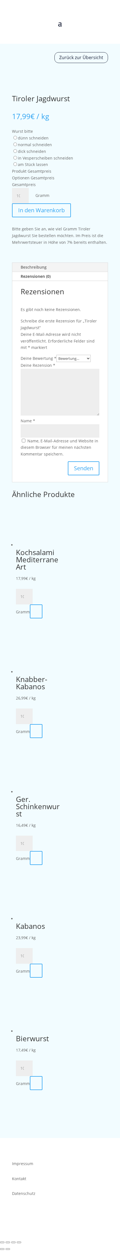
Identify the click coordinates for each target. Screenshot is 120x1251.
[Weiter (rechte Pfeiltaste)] (8, 1249)
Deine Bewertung (38, 358)
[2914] (36, 971)
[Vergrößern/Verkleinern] (2, 1242)
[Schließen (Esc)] (19, 1242)
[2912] (36, 858)
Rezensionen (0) (36, 276)
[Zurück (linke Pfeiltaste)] (2, 1249)
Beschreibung (34, 267)
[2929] (36, 611)
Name (28, 420)
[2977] (36, 731)
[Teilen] (13, 1242)
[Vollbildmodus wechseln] (8, 1242)
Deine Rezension (38, 365)
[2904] (36, 1083)
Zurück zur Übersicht (81, 57)
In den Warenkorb (41, 210)
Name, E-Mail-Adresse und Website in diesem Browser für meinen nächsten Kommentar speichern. (59, 447)
